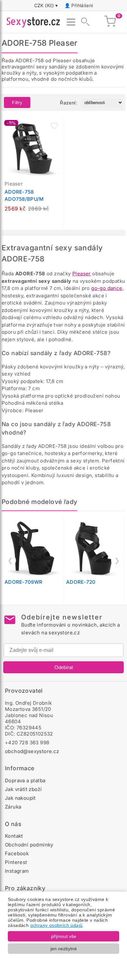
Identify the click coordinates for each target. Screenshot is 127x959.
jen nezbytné (63, 948)
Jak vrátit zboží (23, 789)
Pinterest (16, 862)
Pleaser (81, 273)
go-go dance (106, 288)
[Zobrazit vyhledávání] (83, 22)
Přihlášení (82, 5)
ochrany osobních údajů (56, 925)
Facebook (17, 853)
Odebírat (63, 667)
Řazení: (68, 102)
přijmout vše (63, 936)
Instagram (17, 871)
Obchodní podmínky (29, 845)
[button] (54, 126)
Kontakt (14, 836)
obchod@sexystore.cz (32, 751)
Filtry (17, 102)
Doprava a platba (25, 780)
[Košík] (110, 22)
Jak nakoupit (20, 798)
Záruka (13, 807)
